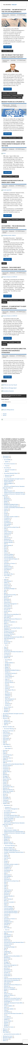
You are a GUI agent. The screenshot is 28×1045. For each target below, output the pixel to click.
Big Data (7, 665)
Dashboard (6, 539)
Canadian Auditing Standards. (11, 506)
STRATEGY (6, 629)
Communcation (7, 865)
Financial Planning (8, 555)
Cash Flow (5, 732)
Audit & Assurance (8, 490)
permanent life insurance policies (11, 1034)
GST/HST (6, 572)
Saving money (7, 625)
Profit (5, 612)
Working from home (8, 1027)
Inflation (6, 582)
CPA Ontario (6, 739)
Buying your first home (8, 730)
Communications (7, 733)
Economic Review (8, 540)
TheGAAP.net (7, 650)
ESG (5, 543)
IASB (4, 762)
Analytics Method (8, 481)
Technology (5, 797)
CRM (4, 742)
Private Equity (6, 785)
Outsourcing (7, 602)
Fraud (6, 465)
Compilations (7, 518)
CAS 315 (6, 510)
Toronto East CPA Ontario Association (13, 651)
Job (6, 691)
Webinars (4, 302)
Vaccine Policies (7, 707)
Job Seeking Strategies (9, 588)
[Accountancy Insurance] (7, 391)
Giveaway (6, 565)
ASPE (5, 484)
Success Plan (6, 792)
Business (11, 176)
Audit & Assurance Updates (10, 830)
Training (5, 800)
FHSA (5, 551)
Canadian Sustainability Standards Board (13, 507)
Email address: (5, 399)
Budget (5, 501)
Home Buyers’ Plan (8, 574)
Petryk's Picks (7, 605)
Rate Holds (6, 617)
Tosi (6, 645)
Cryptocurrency (7, 533)
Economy (5, 750)
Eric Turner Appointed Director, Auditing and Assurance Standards (13, 350)
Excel (5, 548)
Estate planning (7, 545)
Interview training (7, 765)
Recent (4, 415)
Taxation (6, 643)
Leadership (5, 770)
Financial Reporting (6, 95)
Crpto (5, 888)
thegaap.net (13, 14)
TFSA (5, 648)
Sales (5, 724)
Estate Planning (7, 899)
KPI (5, 591)
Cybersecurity (7, 537)
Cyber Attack (6, 744)
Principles (6, 609)
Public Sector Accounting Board (11, 614)
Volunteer (6, 710)
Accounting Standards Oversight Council (13, 478)
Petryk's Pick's (6, 779)
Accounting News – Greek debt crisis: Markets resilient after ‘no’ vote (13, 144)
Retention (5, 788)
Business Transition (7, 726)
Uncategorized (6, 801)
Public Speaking (7, 615)
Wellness (6, 1024)
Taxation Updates (8, 1005)
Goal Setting (7, 569)
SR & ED (6, 626)
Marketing (5, 774)
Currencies (6, 534)
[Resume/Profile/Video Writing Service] (7, 409)
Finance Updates (15, 219)
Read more (7, 46)
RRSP (5, 623)
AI (5, 661)
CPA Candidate (7, 524)
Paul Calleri (13, 60)
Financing (5, 756)
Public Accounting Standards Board (12, 978)
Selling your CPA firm (9, 995)
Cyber (5, 536)
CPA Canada (6, 738)
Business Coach (9, 475)
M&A (6, 471)
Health (4, 759)
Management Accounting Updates (9, 97)
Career (5, 853)
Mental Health (7, 596)
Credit (5, 530)
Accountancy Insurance (9, 463)
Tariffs (5, 640)
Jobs (5, 590)
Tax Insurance (7, 641)
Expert (5, 549)
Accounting (4, 50)
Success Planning (8, 632)
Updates (10, 50)
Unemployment (7, 656)
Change (6, 513)
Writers (4, 1040)
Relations (6, 723)
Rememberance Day (8, 786)
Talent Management (8, 638)
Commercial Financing (10, 673)
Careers (6, 509)
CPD (4, 741)
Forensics (6, 560)
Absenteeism (6, 456)
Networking (6, 599)
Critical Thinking (7, 531)
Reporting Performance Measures (12, 619)
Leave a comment (13, 106)
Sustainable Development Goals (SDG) (13, 637)
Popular (22, 219)
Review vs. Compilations (9, 621)
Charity (5, 515)
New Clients (7, 600)
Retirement (6, 620)
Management (7, 721)
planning (6, 968)
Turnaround (6, 653)
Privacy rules (7, 611)
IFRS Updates (12, 342)
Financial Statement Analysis (10, 559)
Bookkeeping (7, 500)
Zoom (6, 577)
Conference (6, 519)
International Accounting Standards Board (13, 764)
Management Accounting (17, 95)
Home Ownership (7, 761)
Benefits (6, 497)
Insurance (7, 476)
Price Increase (7, 608)
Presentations (7, 606)
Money (5, 597)
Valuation (7, 705)
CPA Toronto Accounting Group (11, 527)
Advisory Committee (8, 480)
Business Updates (12, 93)
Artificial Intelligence (8, 483)
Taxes (4, 795)
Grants (5, 571)
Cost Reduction (7, 522)
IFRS (5, 579)
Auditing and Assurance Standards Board (13, 492)
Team (5, 647)
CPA (5, 873)
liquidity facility (6, 771)
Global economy (8, 566)
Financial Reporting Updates (10, 911)
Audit (5, 489)
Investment (6, 587)
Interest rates (7, 585)
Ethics (5, 546)
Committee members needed (11, 516)
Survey (4, 794)
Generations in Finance (9, 563)
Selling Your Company (8, 791)
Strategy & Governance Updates (11, 999)
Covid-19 (5, 736)
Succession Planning (9, 634)
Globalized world (8, 568)
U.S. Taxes (6, 654)
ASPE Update (7, 821)
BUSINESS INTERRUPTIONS (11, 504)
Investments (6, 768)
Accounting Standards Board (10, 473)
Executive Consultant (10, 469)
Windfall (6, 711)
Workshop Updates (7, 1037)
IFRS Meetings (7, 581)
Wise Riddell (6, 1032)
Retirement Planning (8, 789)
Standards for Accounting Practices (12, 628)
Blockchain (6, 498)
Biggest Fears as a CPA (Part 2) (12, 102)
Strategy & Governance (13, 300)
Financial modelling (8, 554)
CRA (5, 528)
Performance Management (10, 603)
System (6, 461)
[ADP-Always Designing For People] (9, 384)
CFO (5, 512)
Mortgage (5, 776)
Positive (5, 783)
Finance (6, 553)
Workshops (5, 1039)
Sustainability (7, 635)
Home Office (7, 575)
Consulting (6, 521)
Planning (5, 780)
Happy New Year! (7, 758)
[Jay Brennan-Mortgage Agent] (9, 388)
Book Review (6, 716)
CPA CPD (6, 525)
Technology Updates (9, 1008)
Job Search (7, 693)
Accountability (7, 459)
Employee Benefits (8, 542)
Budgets (6, 839)
